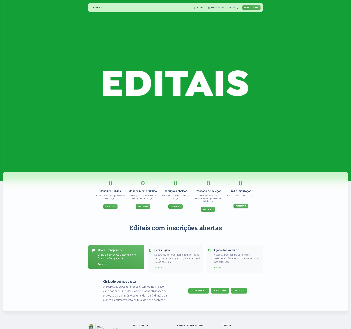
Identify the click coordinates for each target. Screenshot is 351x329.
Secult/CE (97, 7)
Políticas (239, 291)
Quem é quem (220, 291)
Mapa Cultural (251, 7)
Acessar (102, 264)
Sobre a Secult (199, 291)
